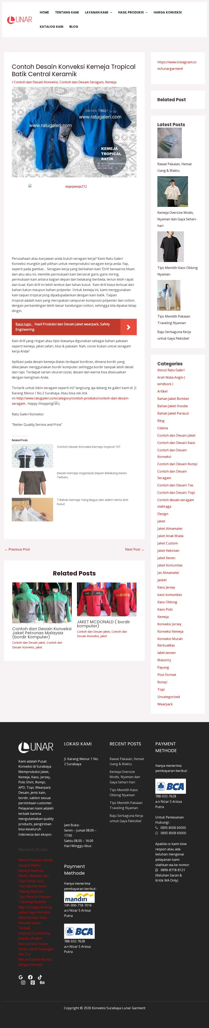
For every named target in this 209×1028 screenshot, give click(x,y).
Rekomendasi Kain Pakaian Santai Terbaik (32, 922)
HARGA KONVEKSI (168, 12)
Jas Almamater (168, 572)
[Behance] (42, 982)
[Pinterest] (32, 982)
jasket (162, 580)
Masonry (164, 660)
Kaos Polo (165, 609)
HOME (44, 12)
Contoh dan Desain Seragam (81, 82)
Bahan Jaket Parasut (173, 413)
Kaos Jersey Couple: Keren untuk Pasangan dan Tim (36, 948)
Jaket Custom (167, 543)
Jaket (39, 647)
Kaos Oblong (167, 602)
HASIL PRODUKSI (131, 12)
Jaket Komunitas (169, 565)
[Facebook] (30, 977)
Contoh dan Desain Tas (175, 485)
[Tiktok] (40, 977)
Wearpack (165, 704)
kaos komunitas (169, 594)
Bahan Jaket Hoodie (172, 406)
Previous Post (17, 549)
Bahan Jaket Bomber (173, 398)
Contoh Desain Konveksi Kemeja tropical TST (89, 447)
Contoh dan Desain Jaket (28, 642)
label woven (166, 652)
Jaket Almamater (170, 528)
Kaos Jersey (166, 587)
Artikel (162, 391)
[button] (110, 12)
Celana (162, 428)
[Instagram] (23, 982)
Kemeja (110, 82)
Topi (161, 689)
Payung (163, 667)
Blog (161, 420)
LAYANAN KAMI (96, 12)
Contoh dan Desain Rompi (177, 464)
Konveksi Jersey (169, 624)
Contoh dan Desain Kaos (176, 442)
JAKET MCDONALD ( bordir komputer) (103, 624)
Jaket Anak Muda (170, 536)
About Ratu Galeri (171, 370)
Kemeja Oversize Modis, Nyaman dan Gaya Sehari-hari (177, 219)
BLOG (73, 27)
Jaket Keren (166, 558)
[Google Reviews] (20, 977)
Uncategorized (168, 697)
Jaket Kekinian (168, 550)
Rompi (162, 682)
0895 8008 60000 (172, 827)
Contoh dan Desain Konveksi (36, 82)
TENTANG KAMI (67, 12)
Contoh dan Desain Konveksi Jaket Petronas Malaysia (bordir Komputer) (41, 633)
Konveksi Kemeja (170, 631)
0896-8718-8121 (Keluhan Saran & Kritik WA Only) (170, 875)
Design (162, 514)
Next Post (134, 549)
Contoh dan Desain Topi (176, 492)
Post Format (166, 674)
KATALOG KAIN (51, 27)
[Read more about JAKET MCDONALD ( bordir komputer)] (107, 599)
